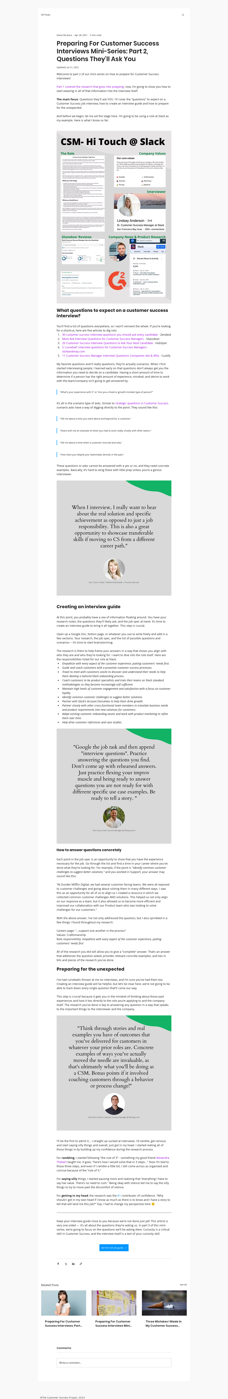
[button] (182, 14)
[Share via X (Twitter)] (65, 1263)
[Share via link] (80, 1263)
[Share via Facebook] (58, 1263)
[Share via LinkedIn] (73, 1263)
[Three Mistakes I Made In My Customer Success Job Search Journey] (164, 1303)
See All (183, 1284)
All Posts (45, 14)
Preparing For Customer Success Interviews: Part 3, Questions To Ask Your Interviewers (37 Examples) (62, 1324)
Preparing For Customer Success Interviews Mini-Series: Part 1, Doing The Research (113, 1324)
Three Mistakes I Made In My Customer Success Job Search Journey (164, 1324)
